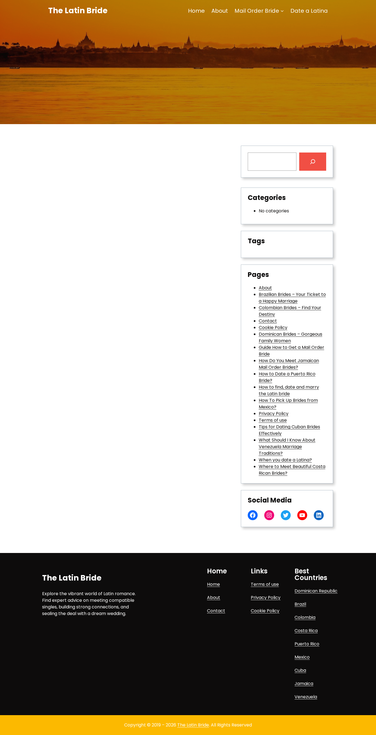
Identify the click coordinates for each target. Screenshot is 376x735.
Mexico (302, 657)
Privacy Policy (273, 413)
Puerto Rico (307, 644)
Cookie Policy (273, 327)
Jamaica (304, 683)
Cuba (300, 670)
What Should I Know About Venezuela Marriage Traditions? (287, 446)
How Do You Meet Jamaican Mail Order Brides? (289, 363)
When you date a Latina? (285, 460)
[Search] (312, 162)
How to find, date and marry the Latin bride (289, 390)
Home (213, 584)
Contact (268, 321)
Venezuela (306, 697)
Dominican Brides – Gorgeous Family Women (290, 337)
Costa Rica (306, 630)
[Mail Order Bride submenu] (282, 10)
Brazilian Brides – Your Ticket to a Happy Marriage (292, 297)
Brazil (300, 604)
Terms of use (273, 420)
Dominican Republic (316, 591)
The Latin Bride (78, 10)
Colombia (305, 617)
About (265, 288)
